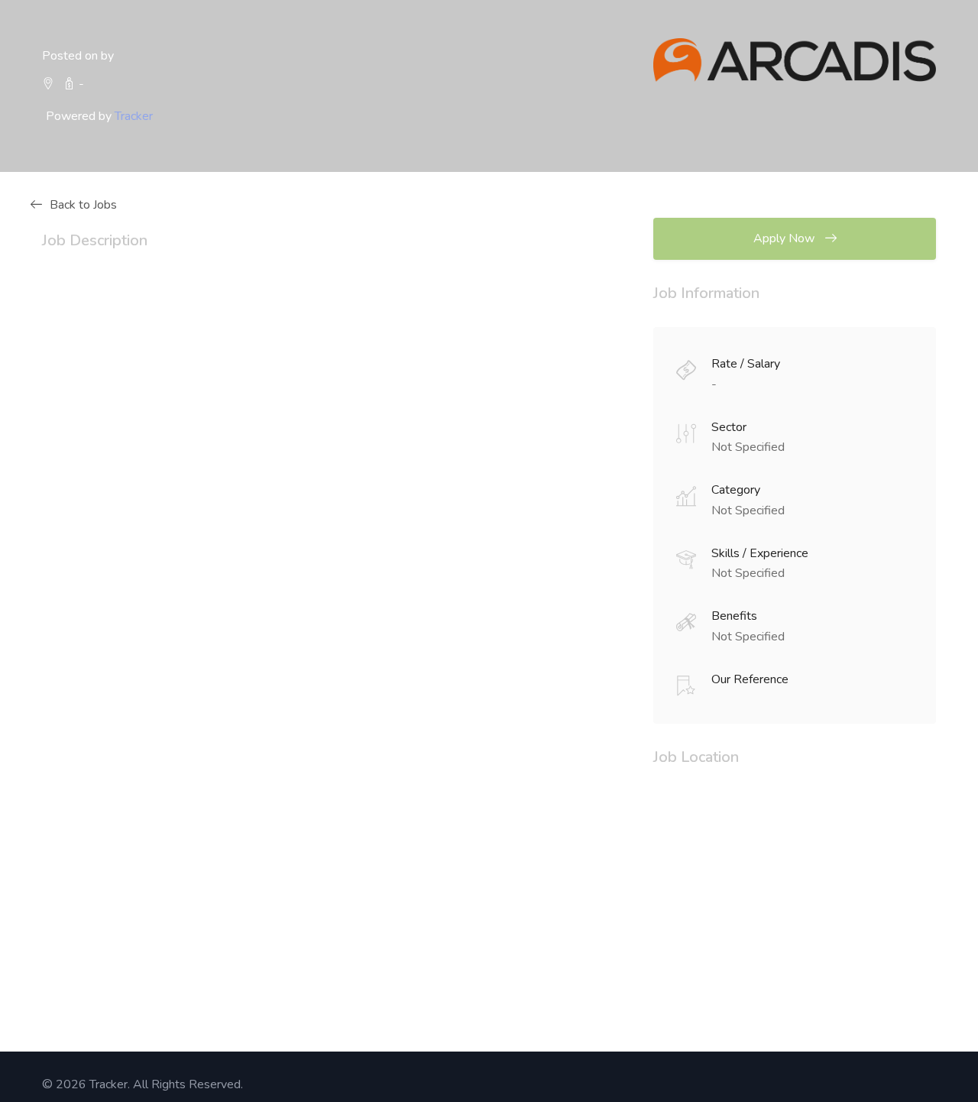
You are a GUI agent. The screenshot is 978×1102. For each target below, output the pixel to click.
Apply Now (785, 238)
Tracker (134, 116)
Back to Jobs (83, 204)
